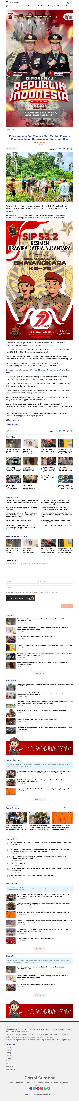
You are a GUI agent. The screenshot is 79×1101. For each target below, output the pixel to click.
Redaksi (40, 1082)
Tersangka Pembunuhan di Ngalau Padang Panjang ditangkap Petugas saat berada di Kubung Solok (42, 869)
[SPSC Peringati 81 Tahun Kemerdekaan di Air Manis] (11, 940)
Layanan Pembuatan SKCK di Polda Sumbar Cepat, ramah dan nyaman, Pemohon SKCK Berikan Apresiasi (42, 693)
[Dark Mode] (67, 2)
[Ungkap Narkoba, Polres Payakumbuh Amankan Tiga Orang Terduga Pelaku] (11, 791)
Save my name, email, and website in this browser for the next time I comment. (32, 592)
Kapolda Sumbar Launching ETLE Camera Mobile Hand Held (32, 875)
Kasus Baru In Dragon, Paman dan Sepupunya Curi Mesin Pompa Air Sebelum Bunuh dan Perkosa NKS (13, 487)
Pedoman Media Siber (62, 1082)
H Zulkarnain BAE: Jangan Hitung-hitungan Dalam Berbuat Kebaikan (41, 710)
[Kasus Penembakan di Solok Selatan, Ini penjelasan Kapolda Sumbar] (48, 461)
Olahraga (9, 1053)
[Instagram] (41, 1088)
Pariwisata (9, 1058)
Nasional (8, 1050)
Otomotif (9, 1055)
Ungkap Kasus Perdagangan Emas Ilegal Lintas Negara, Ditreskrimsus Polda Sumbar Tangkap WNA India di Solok (44, 930)
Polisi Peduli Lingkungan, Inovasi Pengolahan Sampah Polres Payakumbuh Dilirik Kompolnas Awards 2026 (44, 781)
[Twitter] (34, 1088)
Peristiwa (9, 1061)
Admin (36, 142)
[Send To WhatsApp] (71, 148)
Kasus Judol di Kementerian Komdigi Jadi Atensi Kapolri (65, 469)
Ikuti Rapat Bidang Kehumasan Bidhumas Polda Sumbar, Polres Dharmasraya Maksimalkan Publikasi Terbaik (38, 857)
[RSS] (48, 1088)
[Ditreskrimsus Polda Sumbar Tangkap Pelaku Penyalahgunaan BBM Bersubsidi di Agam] (13, 443)
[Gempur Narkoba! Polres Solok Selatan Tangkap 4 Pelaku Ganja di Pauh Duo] (65, 443)
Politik (8, 1063)
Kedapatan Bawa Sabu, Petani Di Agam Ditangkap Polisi (37, 719)
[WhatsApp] (45, 1088)
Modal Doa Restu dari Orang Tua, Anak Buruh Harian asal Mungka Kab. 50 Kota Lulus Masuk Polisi (41, 843)
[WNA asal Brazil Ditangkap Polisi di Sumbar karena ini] (48, 443)
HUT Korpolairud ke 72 (19, 863)
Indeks (11, 1082)
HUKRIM (42, 142)
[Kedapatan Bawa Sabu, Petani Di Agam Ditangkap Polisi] (11, 721)
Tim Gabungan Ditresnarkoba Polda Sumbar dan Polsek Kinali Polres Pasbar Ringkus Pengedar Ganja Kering (13, 469)
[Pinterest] (38, 1088)
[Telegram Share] (67, 148)
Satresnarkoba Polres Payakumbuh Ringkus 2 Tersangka (65, 486)
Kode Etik (19, 1082)
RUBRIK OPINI (10, 1066)
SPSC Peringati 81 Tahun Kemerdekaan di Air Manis (35, 938)
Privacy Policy (30, 1082)
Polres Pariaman (13, 424)
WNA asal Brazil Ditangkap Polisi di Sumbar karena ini (47, 451)
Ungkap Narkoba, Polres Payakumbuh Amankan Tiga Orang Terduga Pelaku (44, 789)
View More (39, 673)
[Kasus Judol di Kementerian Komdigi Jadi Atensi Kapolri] (65, 461)
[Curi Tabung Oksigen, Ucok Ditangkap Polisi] (30, 479)
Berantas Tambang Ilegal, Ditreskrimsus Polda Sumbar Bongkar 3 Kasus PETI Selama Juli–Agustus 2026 (44, 921)
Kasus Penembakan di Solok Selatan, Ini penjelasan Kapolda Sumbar (48, 469)
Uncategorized (10, 1069)
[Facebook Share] (56, 148)
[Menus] (7, 2)
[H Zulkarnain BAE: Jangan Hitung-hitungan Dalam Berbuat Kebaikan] (11, 713)
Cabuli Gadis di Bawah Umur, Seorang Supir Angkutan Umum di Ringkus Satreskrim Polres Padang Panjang (30, 451)
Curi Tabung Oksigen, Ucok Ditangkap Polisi (29, 486)
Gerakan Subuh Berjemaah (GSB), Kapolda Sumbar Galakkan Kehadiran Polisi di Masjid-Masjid (44, 728)
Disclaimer (48, 1082)
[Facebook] (30, 1088)
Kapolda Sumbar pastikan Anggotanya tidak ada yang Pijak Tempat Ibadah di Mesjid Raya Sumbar (45, 685)
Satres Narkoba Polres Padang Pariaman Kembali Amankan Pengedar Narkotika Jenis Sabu (30, 469)
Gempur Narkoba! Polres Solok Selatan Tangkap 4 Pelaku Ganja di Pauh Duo (65, 451)
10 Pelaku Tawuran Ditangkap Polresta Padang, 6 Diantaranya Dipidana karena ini (48, 477)
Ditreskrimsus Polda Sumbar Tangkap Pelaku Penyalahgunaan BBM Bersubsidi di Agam (13, 451)
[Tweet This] (60, 148)
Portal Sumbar (14, 2)
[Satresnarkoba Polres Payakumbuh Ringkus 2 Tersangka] (65, 479)
